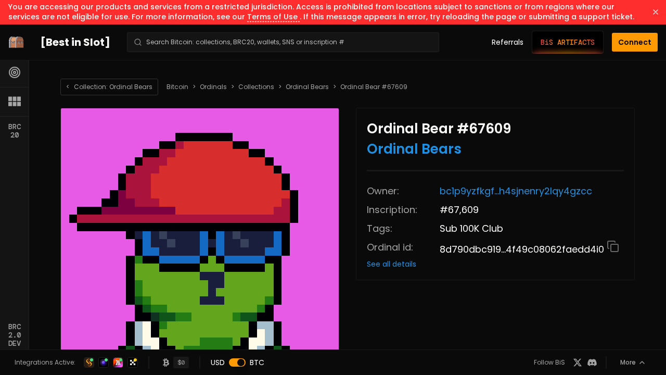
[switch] (237, 362)
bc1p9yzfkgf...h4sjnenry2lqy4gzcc (516, 190)
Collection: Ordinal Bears (109, 86)
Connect (634, 42)
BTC (257, 362)
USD (218, 362)
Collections (256, 87)
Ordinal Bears (307, 87)
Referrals (507, 42)
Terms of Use (273, 16)
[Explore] (14, 72)
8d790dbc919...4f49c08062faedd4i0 (523, 249)
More (628, 362)
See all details (391, 264)
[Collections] (14, 101)
